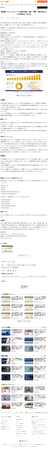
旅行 (13, 4)
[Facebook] (8, 270)
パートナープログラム (13, 444)
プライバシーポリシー (28, 444)
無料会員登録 (19, 419)
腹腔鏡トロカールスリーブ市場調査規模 (10, 267)
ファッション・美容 (19, 4)
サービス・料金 (4, 420)
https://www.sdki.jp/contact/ (18, 234)
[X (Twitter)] (10, 270)
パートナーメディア (5, 424)
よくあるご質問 (19, 427)
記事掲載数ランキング (5, 426)
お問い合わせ (19, 425)
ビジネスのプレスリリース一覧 (11, 412)
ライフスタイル (27, 4)
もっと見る (43, 327)
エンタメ (6, 4)
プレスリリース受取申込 (21, 431)
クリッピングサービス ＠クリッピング (39, 419)
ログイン (18, 421)
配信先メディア (4, 422)
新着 (2, 4)
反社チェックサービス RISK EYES (38, 433)
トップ (1, 412)
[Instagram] (25, 441)
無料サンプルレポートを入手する (24, 95)
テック (41, 4)
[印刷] (15, 270)
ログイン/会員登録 (42, 1)
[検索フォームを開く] (35, 1)
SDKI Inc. (2, 18)
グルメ (9, 4)
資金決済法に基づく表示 (40, 444)
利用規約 (21, 444)
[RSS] (27, 441)
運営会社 (5, 444)
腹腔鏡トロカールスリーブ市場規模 (28, 265)
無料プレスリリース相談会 (21, 433)
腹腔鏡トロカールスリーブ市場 (14, 265)
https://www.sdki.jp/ (7, 238)
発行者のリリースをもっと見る (24, 321)
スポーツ (32, 4)
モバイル (45, 4)
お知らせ (18, 429)
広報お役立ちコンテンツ (6, 428)
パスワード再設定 (19, 423)
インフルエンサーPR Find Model (38, 424)
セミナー (18, 435)
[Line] (13, 270)
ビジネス (37, 4)
